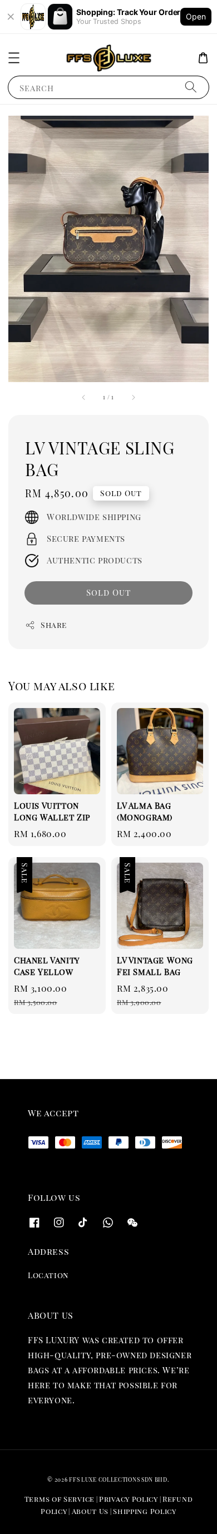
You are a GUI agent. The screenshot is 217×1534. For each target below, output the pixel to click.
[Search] (191, 87)
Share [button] (54, 625)
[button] (14, 58)
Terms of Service (59, 1498)
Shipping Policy (144, 1511)
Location (48, 1275)
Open (196, 16)
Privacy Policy (128, 1498)
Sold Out (108, 592)
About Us (90, 1511)
